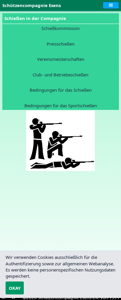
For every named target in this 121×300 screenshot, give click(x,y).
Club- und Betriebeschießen (60, 75)
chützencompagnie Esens (33, 5)
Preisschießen (61, 44)
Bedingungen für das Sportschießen (60, 105)
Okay (15, 288)
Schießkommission (60, 28)
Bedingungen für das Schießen (61, 90)
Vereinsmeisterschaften (60, 59)
